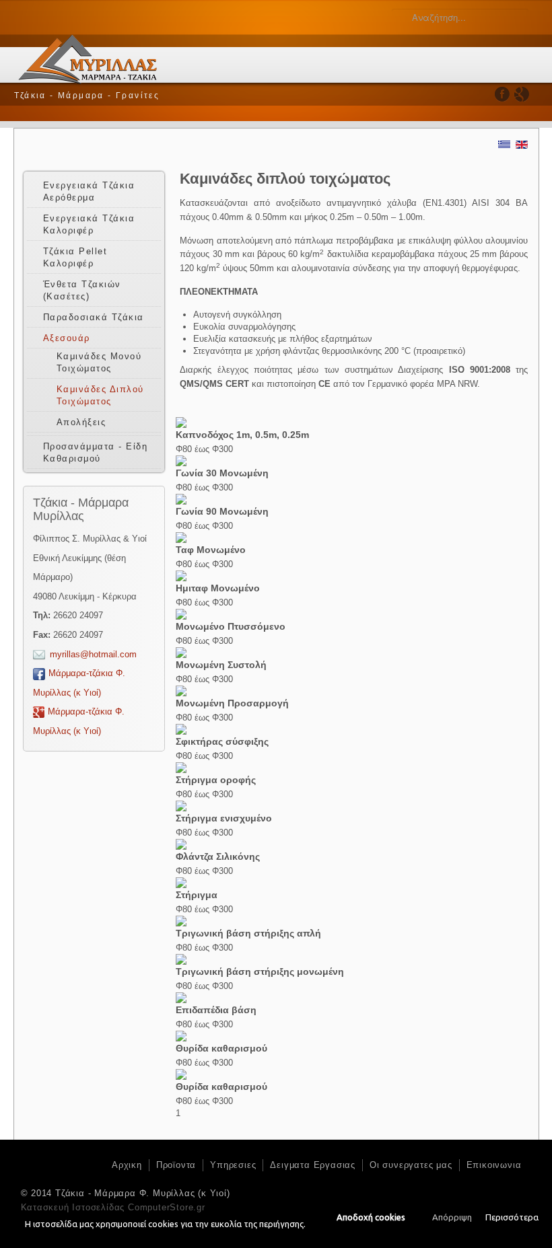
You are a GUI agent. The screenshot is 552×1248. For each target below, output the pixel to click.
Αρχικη (127, 1165)
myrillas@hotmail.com (93, 654)
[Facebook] (502, 94)
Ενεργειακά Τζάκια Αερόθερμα (89, 191)
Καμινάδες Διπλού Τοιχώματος (100, 395)
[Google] (521, 94)
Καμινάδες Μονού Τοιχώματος (99, 362)
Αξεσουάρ (66, 338)
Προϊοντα (176, 1165)
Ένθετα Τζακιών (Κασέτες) (82, 290)
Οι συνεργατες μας (411, 1165)
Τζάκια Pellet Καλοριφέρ (75, 257)
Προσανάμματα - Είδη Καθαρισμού (95, 452)
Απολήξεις (81, 422)
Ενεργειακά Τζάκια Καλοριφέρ (89, 224)
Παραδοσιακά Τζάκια (93, 317)
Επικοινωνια (494, 1165)
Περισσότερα (512, 1217)
